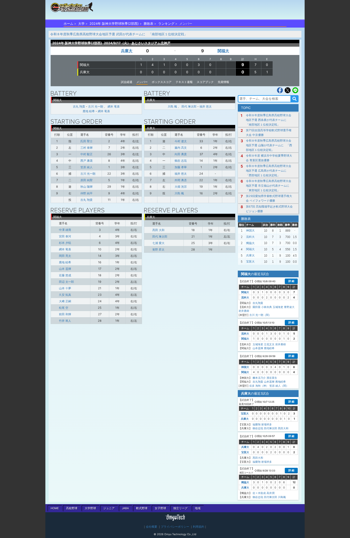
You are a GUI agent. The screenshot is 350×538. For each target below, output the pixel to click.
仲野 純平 (86, 193)
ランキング (166, 24)
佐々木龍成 (259, 493)
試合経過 (126, 82)
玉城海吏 (278, 307)
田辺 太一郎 (66, 281)
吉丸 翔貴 (79, 106)
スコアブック (205, 82)
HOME (55, 508)
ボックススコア (162, 82)
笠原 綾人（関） (279, 385)
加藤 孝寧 (181, 167)
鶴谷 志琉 (181, 160)
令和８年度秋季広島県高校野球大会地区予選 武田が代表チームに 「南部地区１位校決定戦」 (118, 34)
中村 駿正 (86, 154)
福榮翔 (256, 424)
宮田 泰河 (65, 236)
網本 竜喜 (114, 106)
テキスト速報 (184, 82)
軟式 (141, 508)
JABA (125, 508)
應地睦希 (269, 348)
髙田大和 (283, 428)
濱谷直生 (272, 377)
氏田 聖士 (86, 141)
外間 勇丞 (181, 180)
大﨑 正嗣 (65, 301)
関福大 (223, 50)
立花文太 (269, 344)
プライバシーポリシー (175, 526)
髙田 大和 (158, 230)
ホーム (68, 24)
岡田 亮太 (65, 255)
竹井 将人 (65, 320)
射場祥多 (266, 424)
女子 (160, 508)
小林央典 (266, 307)
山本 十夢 (65, 288)
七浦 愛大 (158, 243)
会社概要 (151, 526)
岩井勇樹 (244, 310)
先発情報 (223, 82)
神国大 (250, 230)
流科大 (250, 237)
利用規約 (198, 526)
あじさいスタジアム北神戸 (150, 43)
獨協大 (250, 243)
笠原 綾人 (86, 167)
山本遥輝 (258, 348)
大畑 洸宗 (181, 186)
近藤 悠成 (65, 275)
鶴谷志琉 (258, 428)
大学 (81, 24)
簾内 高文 (181, 147)
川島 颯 (172, 106)
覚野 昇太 (158, 249)
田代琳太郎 (270, 428)
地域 (198, 508)
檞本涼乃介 (259, 377)
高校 (71, 508)
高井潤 (270, 493)
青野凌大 (289, 307)
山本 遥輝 (65, 268)
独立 (180, 508)
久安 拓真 (65, 294)
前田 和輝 (65, 314)
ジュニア (109, 508)
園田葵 (256, 307)
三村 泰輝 (86, 147)
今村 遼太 (181, 141)
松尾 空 (63, 307)
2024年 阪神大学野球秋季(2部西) (114, 24)
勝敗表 (148, 24)
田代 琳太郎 (188, 106)
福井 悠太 (206, 106)
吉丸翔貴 (258, 303)
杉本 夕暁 (65, 242)
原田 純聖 (86, 180)
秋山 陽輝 (86, 186)
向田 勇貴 (181, 154)
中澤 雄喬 (65, 229)
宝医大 (250, 261)
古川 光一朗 (95, 106)
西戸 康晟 (86, 160)
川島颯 (282, 497)
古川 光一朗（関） (260, 314)
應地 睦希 (89, 111)
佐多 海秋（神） (259, 385)
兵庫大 (126, 50)
